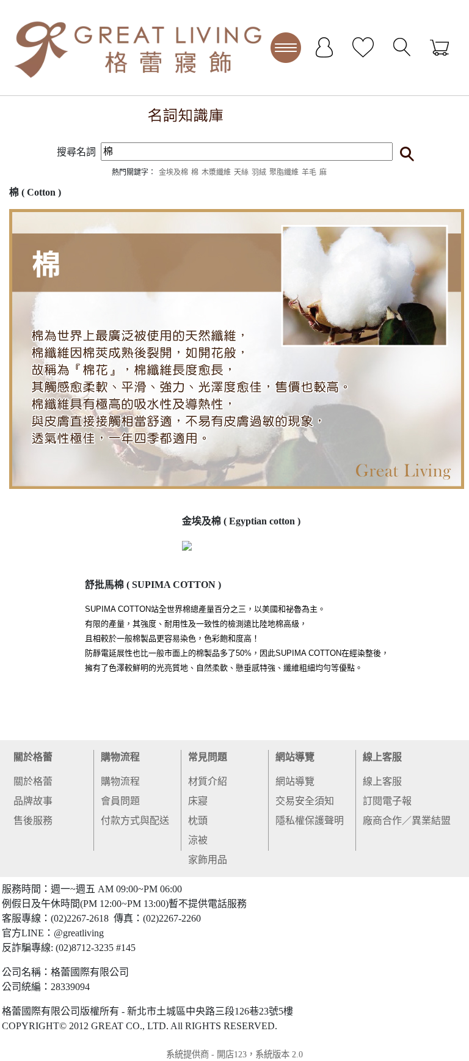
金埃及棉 (173, 172)
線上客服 (382, 757)
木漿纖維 (216, 172)
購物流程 (120, 757)
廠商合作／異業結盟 (407, 820)
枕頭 (198, 820)
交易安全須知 (304, 801)
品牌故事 (33, 801)
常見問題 (207, 757)
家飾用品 (207, 859)
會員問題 (120, 801)
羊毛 (309, 172)
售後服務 (33, 820)
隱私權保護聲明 (309, 820)
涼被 (198, 840)
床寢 (198, 801)
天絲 (241, 172)
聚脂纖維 (284, 172)
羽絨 (259, 172)
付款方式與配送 (135, 820)
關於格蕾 (33, 757)
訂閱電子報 (387, 801)
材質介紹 (207, 781)
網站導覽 (294, 757)
